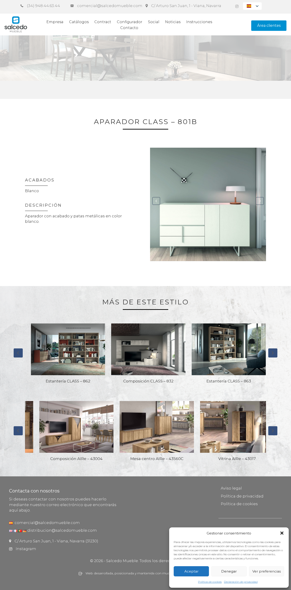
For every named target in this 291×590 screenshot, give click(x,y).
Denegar (229, 571)
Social (153, 22)
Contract (102, 22)
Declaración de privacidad (241, 581)
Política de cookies (210, 581)
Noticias (173, 22)
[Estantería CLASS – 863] (182, 355)
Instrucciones (199, 22)
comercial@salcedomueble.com (46, 522)
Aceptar (191, 571)
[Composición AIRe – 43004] (65, 433)
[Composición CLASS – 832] (102, 355)
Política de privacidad (242, 496)
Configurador (129, 22)
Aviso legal (231, 488)
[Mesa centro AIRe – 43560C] (145, 433)
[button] (282, 533)
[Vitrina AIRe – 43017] (226, 433)
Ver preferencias (266, 571)
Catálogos (79, 22)
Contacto (129, 28)
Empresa (54, 22)
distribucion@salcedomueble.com (62, 530)
